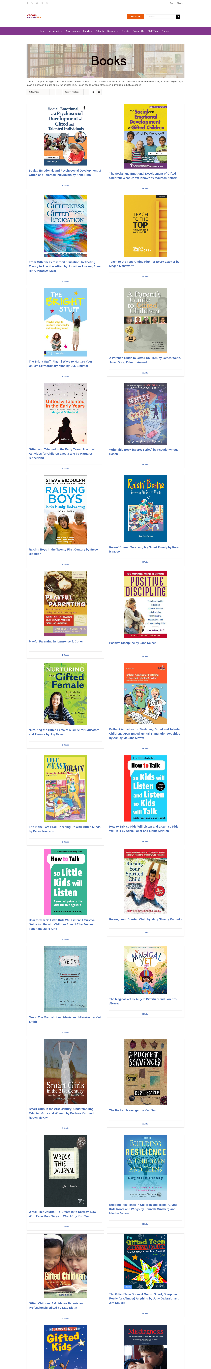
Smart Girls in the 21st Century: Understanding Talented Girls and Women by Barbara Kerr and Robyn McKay (61, 1113)
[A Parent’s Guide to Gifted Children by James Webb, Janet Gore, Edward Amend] (145, 320)
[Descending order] (59, 92)
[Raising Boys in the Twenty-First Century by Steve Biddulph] (65, 509)
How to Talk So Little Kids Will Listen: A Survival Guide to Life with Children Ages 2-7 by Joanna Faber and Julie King (62, 924)
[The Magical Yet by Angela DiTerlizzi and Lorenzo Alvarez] (145, 970)
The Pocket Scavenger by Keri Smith (134, 1110)
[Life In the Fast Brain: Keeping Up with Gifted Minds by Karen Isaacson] (65, 788)
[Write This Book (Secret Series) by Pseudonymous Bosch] (145, 414)
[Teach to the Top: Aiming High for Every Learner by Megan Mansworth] (145, 226)
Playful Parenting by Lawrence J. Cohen (56, 641)
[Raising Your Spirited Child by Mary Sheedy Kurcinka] (145, 881)
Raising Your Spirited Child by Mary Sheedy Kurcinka (145, 919)
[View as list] (98, 92)
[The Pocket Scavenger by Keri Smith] (145, 1072)
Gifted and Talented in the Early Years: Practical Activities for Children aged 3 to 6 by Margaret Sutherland (62, 454)
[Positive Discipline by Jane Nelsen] (145, 604)
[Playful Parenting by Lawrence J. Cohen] (65, 603)
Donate (135, 16)
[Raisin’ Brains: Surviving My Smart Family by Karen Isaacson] (145, 508)
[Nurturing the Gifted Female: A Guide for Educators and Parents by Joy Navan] (65, 694)
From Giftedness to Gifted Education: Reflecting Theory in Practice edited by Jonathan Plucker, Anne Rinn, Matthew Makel (64, 266)
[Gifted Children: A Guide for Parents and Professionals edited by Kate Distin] (65, 1266)
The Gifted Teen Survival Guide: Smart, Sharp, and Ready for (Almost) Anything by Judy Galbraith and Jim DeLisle (144, 1298)
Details (66, 186)
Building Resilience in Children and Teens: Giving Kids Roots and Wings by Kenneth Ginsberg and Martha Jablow (143, 1209)
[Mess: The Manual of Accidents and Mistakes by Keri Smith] (65, 979)
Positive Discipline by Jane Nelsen (132, 642)
